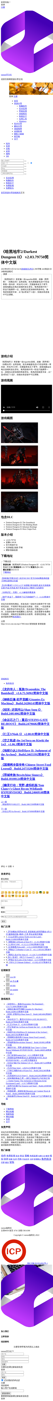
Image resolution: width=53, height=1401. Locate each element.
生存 (15, 1159)
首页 (16, 101)
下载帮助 (10, 1109)
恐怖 (20, 1159)
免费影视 (10, 186)
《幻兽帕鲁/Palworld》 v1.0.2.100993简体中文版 (27, 947)
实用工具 (23, 119)
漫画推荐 (18, 129)
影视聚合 (37, 1159)
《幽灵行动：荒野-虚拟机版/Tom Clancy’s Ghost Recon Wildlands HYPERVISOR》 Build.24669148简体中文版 (25, 791)
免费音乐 (10, 188)
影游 (17, 1156)
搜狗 (8, 154)
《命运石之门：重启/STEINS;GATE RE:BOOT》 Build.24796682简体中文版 (25, 723)
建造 (7, 1162)
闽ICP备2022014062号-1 (37, 1263)
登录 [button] (3, 5)
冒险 (11, 1162)
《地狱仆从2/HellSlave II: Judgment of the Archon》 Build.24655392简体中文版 (26, 754)
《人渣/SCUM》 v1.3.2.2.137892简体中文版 (25, 944)
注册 (3, 7)
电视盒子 (23, 116)
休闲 (6, 1159)
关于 (16, 139)
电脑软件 (23, 106)
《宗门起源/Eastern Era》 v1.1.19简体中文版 (25, 1055)
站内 (8, 143)
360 (7, 156)
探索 (11, 1159)
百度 (8, 146)
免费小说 (41, 1156)
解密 (47, 1156)
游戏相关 (23, 114)
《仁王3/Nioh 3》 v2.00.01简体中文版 (25, 734)
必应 (8, 151)
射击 (22, 1156)
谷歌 (8, 149)
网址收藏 (10, 1112)
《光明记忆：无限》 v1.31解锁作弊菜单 (18, 592)
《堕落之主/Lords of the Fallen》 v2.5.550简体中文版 (29, 960)
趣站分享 (18, 126)
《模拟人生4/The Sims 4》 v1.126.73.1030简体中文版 (29, 955)
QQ (2, 917)
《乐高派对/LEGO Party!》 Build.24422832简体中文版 (29, 1076)
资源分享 (18, 103)
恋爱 (3, 1162)
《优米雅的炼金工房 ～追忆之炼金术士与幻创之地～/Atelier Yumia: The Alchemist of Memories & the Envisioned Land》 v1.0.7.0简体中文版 (28, 1080)
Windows (22, 121)
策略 (27, 1155)
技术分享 (18, 124)
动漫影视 (18, 131)
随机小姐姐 (19, 134)
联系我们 (17, 617)
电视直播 (34, 1156)
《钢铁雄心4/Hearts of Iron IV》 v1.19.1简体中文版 (28, 942)
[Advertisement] (26, 220)
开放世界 (25, 1159)
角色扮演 (10, 683)
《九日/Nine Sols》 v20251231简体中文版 (23, 1068)
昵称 (3, 912)
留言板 (17, 136)
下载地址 (7, 572)
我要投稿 (10, 1114)
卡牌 (31, 1159)
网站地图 (10, 1117)
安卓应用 (23, 109)
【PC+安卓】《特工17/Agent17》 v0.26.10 (25, 957)
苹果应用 (23, 111)
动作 (3, 1155)
